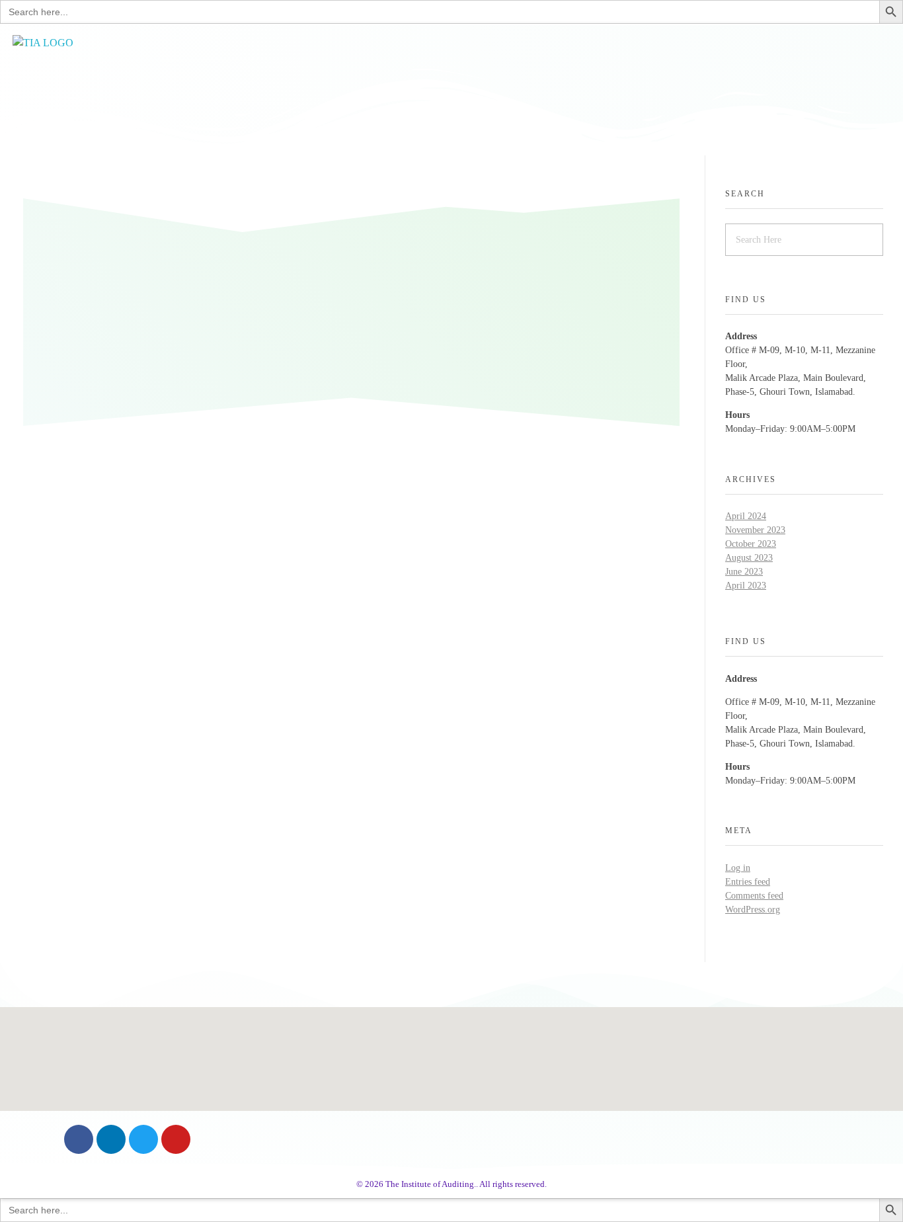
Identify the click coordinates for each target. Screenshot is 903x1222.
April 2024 (745, 516)
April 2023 (745, 586)
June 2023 (744, 572)
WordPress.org (752, 910)
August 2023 (749, 558)
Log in (737, 868)
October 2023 (750, 544)
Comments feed (754, 896)
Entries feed (747, 882)
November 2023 (755, 530)
